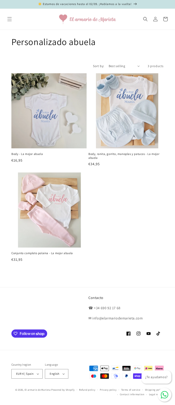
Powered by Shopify (63, 389)
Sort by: (98, 66)
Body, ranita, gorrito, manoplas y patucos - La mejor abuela (123, 156)
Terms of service (130, 389)
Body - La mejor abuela (27, 154)
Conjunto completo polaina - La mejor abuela (42, 253)
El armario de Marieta (38, 389)
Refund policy (87, 389)
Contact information (132, 394)
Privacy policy (108, 389)
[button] (10, 19)
